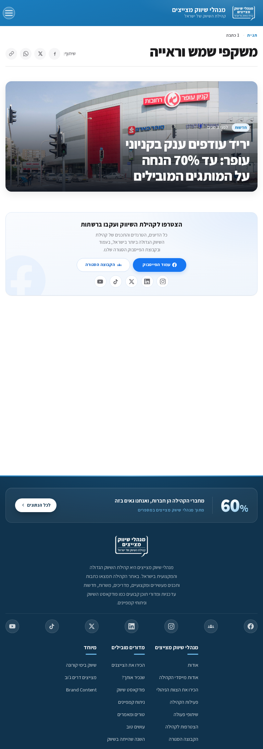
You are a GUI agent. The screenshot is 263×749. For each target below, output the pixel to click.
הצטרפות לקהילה (181, 726)
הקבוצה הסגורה (100, 264)
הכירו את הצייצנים (128, 665)
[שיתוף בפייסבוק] (54, 54)
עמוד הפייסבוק (156, 264)
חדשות (241, 127)
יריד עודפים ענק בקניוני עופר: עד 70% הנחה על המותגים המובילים (187, 160)
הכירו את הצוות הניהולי (177, 689)
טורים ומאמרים (131, 714)
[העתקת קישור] (11, 54)
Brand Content (81, 689)
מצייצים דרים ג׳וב (81, 677)
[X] (131, 281)
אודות (193, 665)
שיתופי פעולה (186, 714)
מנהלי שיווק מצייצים (199, 9)
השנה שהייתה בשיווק (126, 739)
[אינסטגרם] (162, 281)
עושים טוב (135, 726)
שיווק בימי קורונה (81, 665)
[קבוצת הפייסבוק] (211, 626)
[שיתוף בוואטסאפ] (26, 54)
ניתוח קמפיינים (131, 702)
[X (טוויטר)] (92, 626)
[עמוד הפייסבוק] (251, 626)
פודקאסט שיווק (131, 689)
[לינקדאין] (147, 281)
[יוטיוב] (100, 281)
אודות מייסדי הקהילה (178, 677)
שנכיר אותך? (133, 677)
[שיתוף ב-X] (40, 54)
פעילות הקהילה (184, 702)
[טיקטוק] (116, 281)
